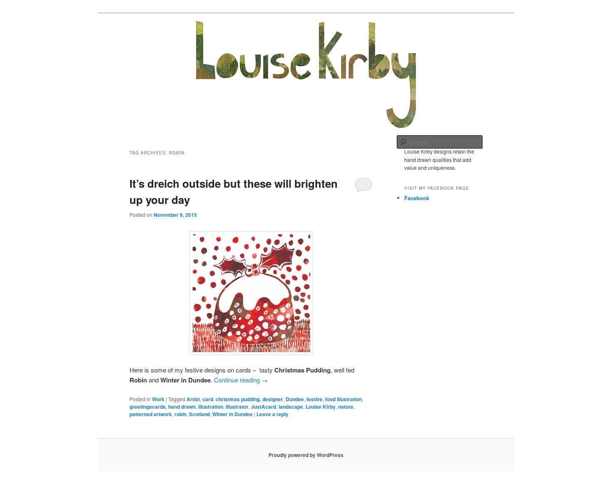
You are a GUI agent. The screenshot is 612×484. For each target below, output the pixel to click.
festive (314, 399)
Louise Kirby (321, 406)
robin (180, 414)
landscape (291, 406)
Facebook (416, 198)
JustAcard (263, 406)
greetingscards (147, 406)
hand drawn (182, 406)
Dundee (295, 399)
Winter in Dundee (232, 414)
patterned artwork (150, 414)
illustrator (237, 406)
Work (158, 399)
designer (272, 399)
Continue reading (241, 379)
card (207, 399)
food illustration (343, 399)
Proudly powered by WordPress (306, 455)
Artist (193, 399)
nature (345, 406)
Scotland (199, 414)
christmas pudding (238, 399)
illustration (210, 406)
